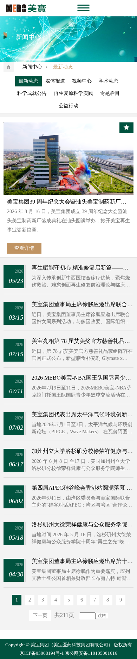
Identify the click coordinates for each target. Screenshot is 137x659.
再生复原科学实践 (73, 93)
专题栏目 (110, 93)
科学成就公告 (32, 93)
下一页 (40, 615)
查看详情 (24, 248)
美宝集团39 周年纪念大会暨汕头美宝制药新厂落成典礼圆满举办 (68, 202)
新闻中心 (32, 66)
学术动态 (108, 81)
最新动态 (28, 81)
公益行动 (68, 105)
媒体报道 (55, 81)
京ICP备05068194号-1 (42, 653)
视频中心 (82, 81)
